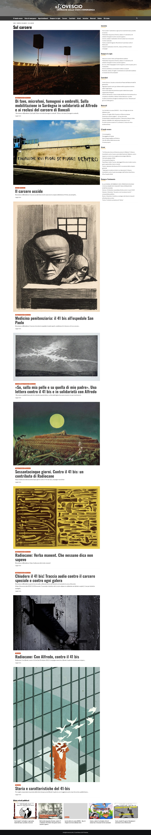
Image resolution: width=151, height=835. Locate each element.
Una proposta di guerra (108, 160)
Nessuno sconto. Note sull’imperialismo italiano (115, 58)
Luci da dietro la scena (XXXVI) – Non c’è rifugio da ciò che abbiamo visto (75, 821)
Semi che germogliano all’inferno (111, 138)
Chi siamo (106, 18)
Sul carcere (28, 97)
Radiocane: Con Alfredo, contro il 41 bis (47, 656)
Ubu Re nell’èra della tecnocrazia (111, 140)
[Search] (137, 18)
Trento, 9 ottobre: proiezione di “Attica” (112, 200)
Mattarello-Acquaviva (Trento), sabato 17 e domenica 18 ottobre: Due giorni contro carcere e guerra (50, 822)
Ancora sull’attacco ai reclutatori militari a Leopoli (115, 68)
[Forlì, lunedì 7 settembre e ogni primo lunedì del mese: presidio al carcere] (25, 811)
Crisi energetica (106, 134)
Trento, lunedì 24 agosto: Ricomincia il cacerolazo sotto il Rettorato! (125, 821)
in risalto (17, 383)
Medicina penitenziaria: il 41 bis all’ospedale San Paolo (54, 320)
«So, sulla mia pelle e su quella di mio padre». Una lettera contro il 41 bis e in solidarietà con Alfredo (56, 389)
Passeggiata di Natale (108, 136)
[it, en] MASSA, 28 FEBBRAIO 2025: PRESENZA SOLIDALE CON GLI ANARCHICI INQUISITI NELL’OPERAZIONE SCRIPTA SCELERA (118, 186)
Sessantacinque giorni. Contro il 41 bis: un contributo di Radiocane (49, 474)
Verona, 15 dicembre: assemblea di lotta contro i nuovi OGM (118, 190)
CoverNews (77, 832)
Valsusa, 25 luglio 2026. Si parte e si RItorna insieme (116, 114)
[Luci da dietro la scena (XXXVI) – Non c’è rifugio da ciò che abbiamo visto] (76, 811)
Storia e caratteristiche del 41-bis (42, 788)
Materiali (93, 18)
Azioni (79, 18)
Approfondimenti (43, 18)
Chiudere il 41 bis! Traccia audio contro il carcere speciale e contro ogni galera (55, 578)
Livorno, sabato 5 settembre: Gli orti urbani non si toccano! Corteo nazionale (100, 821)
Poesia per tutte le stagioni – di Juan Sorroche (114, 116)
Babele (100, 18)
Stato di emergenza (30, 18)
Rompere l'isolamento (20, 97)
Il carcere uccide (29, 191)
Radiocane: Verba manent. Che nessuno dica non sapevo (54, 557)
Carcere (64, 18)
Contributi (72, 18)
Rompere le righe (55, 18)
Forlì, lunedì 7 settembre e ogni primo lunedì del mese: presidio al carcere (24, 821)
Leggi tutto (18, 116)
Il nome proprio (106, 142)
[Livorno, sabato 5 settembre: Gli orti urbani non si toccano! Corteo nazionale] (101, 811)
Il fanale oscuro (18, 18)
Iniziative (85, 18)
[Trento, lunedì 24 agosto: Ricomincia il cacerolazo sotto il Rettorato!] (126, 811)
